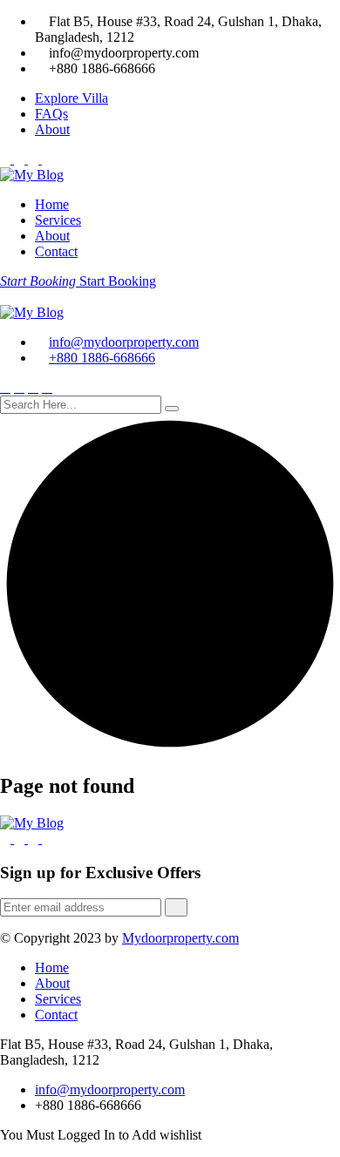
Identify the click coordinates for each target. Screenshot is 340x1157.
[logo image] (32, 312)
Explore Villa (71, 98)
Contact (56, 251)
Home (52, 204)
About (52, 129)
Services (58, 220)
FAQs (51, 113)
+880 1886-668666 (102, 357)
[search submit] (172, 408)
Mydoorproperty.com (180, 937)
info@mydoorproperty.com (124, 342)
